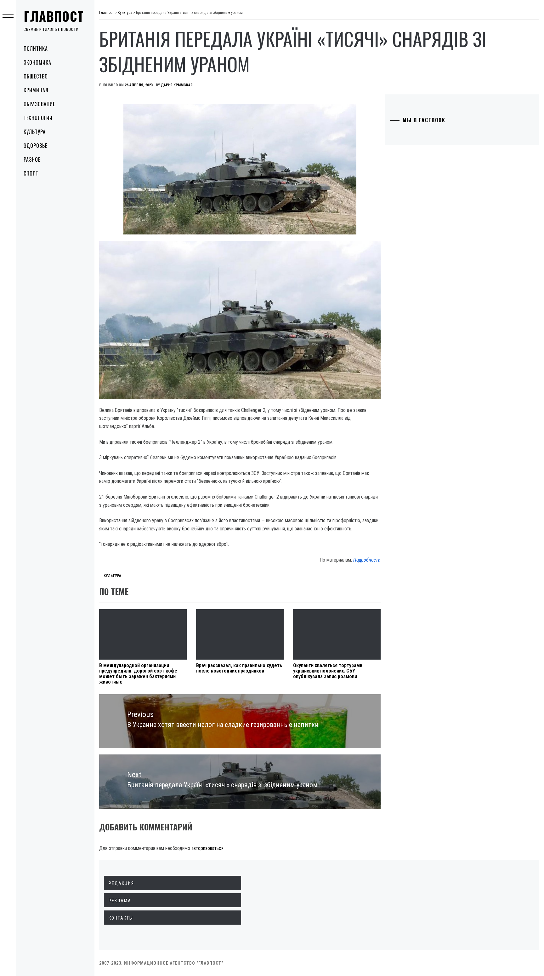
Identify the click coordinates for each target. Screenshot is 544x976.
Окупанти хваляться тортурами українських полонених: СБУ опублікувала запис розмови (327, 670)
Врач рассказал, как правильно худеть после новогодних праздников (239, 668)
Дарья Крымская (177, 85)
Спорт (31, 173)
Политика (36, 48)
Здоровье (35, 145)
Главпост (54, 16)
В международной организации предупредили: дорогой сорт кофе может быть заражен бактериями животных (138, 673)
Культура (35, 132)
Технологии (38, 118)
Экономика (37, 62)
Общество (36, 76)
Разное (32, 159)
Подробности (367, 560)
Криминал (36, 90)
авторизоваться (207, 848)
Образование (39, 104)
